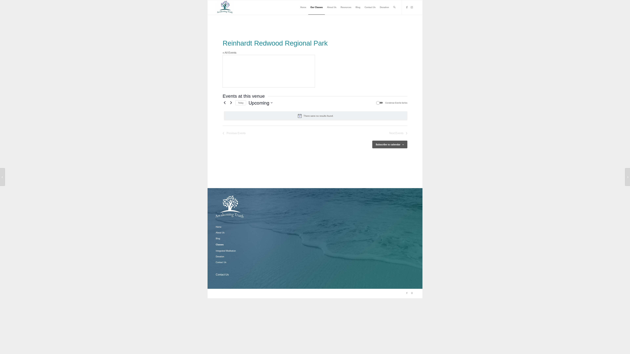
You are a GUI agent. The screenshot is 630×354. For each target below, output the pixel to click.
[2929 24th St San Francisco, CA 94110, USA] (2, 177)
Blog (218, 238)
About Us (220, 232)
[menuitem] (303, 7)
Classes (220, 244)
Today (240, 102)
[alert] (315, 115)
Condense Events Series (396, 102)
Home (218, 227)
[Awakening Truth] (225, 7)
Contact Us (221, 262)
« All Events (229, 52)
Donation (220, 256)
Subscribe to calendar (388, 144)
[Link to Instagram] (411, 7)
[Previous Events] (225, 103)
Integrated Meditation (226, 251)
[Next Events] (231, 103)
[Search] (394, 7)
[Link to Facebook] (406, 7)
